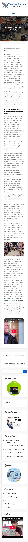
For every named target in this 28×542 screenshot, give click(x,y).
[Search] (25, 371)
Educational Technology (11, 497)
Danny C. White (9, 48)
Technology (8, 507)
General (6, 50)
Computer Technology (10, 493)
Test (3, 406)
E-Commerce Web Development (14, 356)
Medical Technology (10, 503)
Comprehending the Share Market (13, 363)
